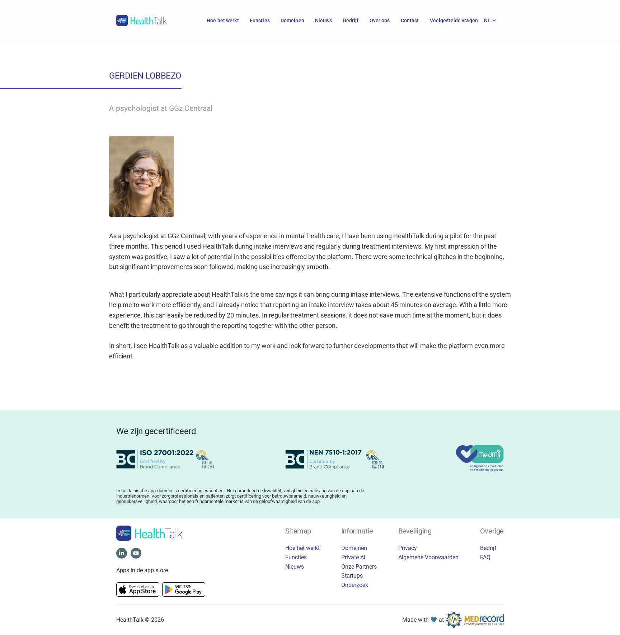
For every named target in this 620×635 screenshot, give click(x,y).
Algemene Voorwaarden (428, 557)
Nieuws (323, 20)
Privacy (407, 548)
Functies (260, 20)
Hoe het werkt (223, 20)
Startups (352, 575)
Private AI (353, 557)
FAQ (485, 557)
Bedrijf (351, 20)
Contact (410, 20)
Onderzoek (354, 585)
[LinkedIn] (121, 553)
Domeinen (292, 20)
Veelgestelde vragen (454, 20)
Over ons (380, 20)
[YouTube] (136, 553)
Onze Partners (359, 566)
